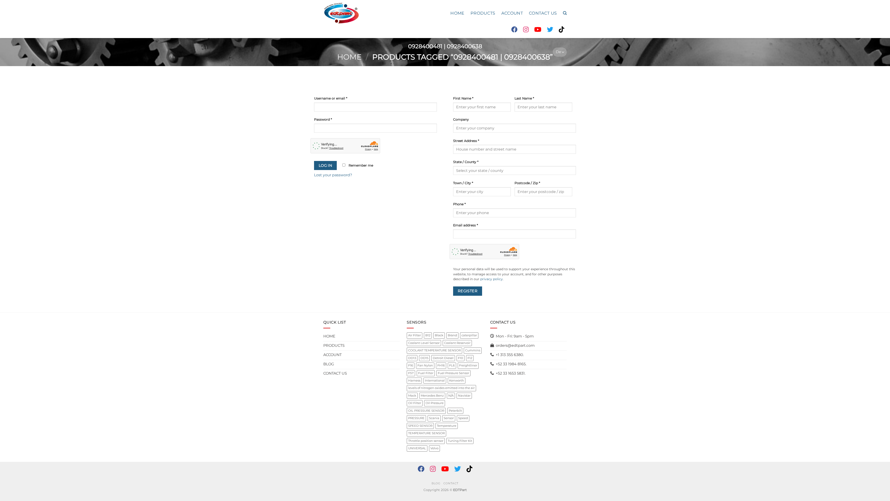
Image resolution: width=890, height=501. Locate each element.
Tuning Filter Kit (460, 441)
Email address (465, 225)
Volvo (434, 448)
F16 (410, 365)
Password (323, 119)
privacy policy (491, 279)
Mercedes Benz (432, 395)
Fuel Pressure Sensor (453, 373)
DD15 (424, 358)
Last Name (524, 98)
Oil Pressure (435, 403)
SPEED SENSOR (420, 425)
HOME (457, 13)
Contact (450, 483)
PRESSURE (416, 418)
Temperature (446, 425)
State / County (465, 162)
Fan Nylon (425, 365)
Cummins (472, 350)
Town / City (463, 183)
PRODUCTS (482, 13)
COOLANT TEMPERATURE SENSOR (434, 350)
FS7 (411, 373)
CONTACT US (543, 13)
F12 (469, 358)
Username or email (330, 98)
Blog (436, 483)
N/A (451, 395)
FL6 (452, 365)
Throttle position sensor (425, 441)
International (435, 380)
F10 (460, 358)
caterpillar (469, 335)
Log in (325, 165)
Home (349, 56)
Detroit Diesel (443, 358)
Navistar (464, 395)
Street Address (466, 141)
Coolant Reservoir (457, 343)
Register (468, 291)
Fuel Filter (425, 373)
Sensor (449, 418)
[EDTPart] (341, 13)
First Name (463, 98)
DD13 (412, 358)
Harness (414, 380)
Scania (434, 418)
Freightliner (468, 365)
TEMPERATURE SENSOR (426, 433)
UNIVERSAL (417, 448)
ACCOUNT (512, 13)
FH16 (441, 365)
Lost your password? (333, 175)
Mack (412, 395)
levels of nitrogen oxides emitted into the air (441, 388)
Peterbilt (455, 410)
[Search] (565, 13)
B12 (427, 335)
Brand (452, 335)
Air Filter (414, 335)
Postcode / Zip (527, 183)
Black (439, 335)
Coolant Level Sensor (424, 343)
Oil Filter (414, 403)
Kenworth (456, 380)
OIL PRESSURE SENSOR (426, 410)
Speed (463, 418)
